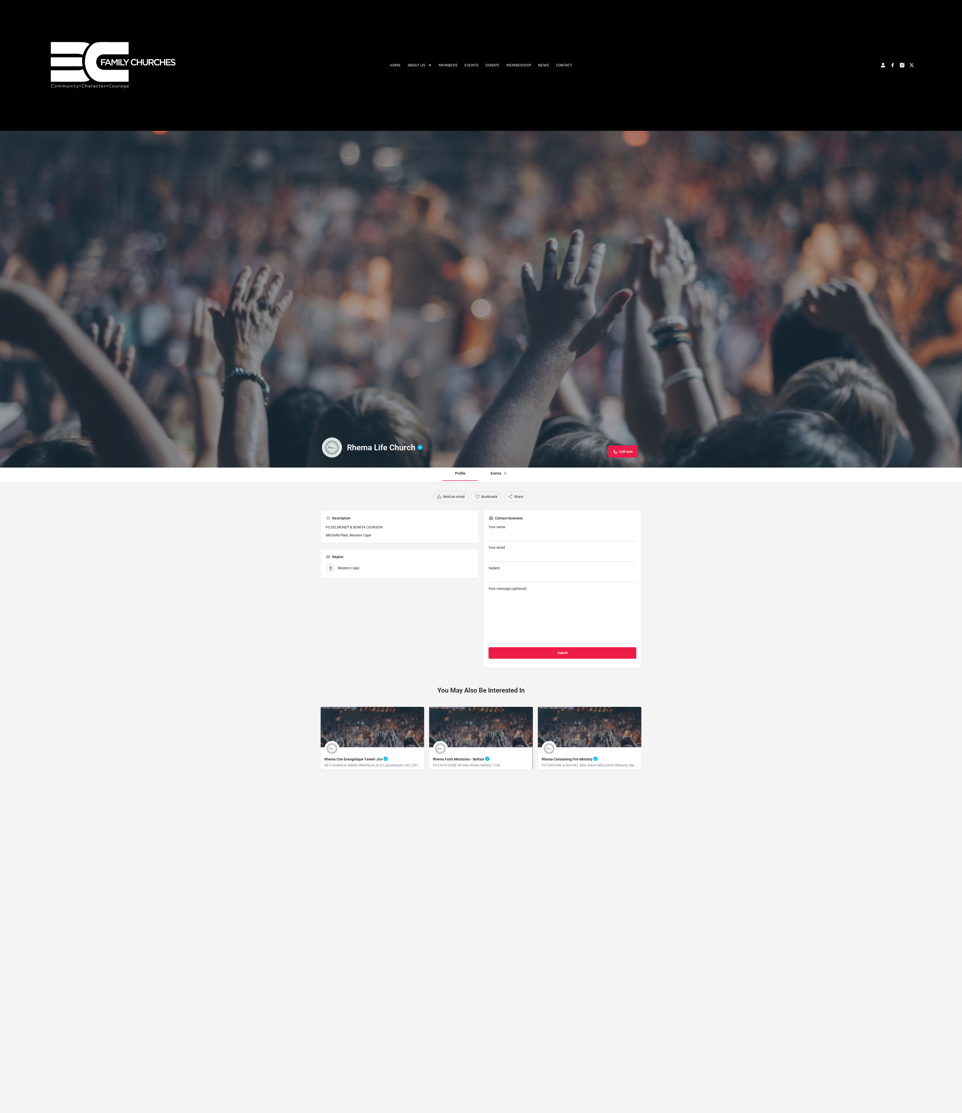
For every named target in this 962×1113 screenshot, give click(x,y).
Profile (460, 473)
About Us (416, 65)
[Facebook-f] (892, 65)
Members (448, 65)
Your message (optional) (508, 589)
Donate (492, 65)
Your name (497, 527)
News (543, 65)
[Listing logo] (332, 447)
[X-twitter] (911, 65)
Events (471, 65)
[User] (883, 65)
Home (395, 65)
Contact (564, 65)
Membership (518, 65)
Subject (494, 568)
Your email (497, 547)
